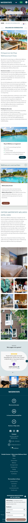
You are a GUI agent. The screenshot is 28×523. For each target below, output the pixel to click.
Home (2, 23)
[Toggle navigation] (26, 2)
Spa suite (14, 486)
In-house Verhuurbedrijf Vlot (14, 415)
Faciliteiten (14, 473)
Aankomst (8, 507)
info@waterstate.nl (15, 444)
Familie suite (14, 490)
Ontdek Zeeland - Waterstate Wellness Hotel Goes (14, 455)
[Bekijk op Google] (14, 364)
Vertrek (8, 512)
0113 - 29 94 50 (15, 441)
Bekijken (22, 157)
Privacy (2, 514)
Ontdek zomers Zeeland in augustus (14, 12)
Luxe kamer (14, 483)
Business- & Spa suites (14, 425)
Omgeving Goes (14, 471)
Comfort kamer (14, 481)
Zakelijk (14, 469)
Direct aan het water (14, 405)
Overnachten (14, 460)
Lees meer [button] (14, 360)
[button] (16, 2)
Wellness (14, 462)
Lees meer (6, 203)
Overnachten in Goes (14, 479)
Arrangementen (14, 465)
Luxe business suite (14, 488)
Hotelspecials (14, 467)
